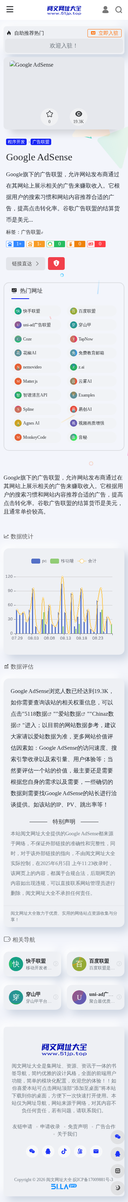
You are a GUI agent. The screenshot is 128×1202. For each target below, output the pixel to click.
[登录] (105, 10)
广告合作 (106, 1126)
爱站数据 (69, 714)
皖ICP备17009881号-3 (93, 1179)
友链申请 (22, 1126)
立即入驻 (108, 33)
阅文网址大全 (59, 1179)
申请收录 (50, 1126)
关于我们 (67, 1134)
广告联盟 (40, 141)
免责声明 (78, 1126)
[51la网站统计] (64, 1186)
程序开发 (16, 141)
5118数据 (36, 714)
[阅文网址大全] (64, 9)
